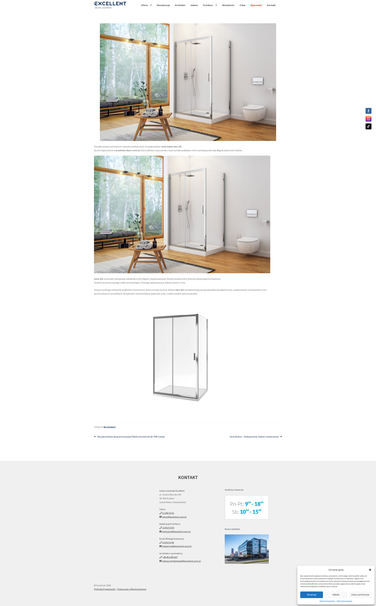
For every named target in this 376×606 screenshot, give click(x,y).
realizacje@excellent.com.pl (176, 531)
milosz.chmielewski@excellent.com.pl (181, 561)
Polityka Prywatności (327, 601)
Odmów (335, 594)
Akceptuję (311, 594)
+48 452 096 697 (170, 557)
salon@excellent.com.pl (174, 516)
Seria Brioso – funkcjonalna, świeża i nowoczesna (254, 437)
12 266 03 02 (168, 513)
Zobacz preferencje (360, 594)
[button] (370, 569)
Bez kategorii (110, 427)
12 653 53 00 (168, 527)
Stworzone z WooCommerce (132, 589)
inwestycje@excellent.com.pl (177, 546)
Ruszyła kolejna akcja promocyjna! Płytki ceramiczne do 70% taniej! (131, 437)
